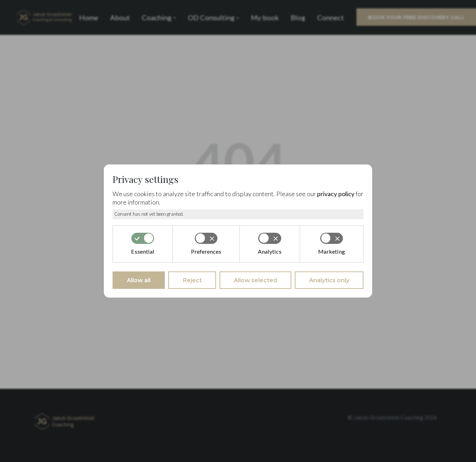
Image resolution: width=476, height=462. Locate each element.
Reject (192, 280)
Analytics (270, 251)
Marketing (331, 251)
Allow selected (255, 280)
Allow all (139, 280)
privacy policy (335, 194)
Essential (142, 251)
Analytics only (329, 280)
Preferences (206, 251)
